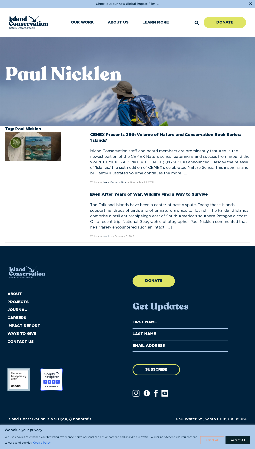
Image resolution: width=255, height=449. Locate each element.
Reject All (212, 440)
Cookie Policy (42, 443)
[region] (127, 437)
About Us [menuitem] (118, 22)
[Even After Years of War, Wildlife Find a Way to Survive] (33, 203)
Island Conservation (114, 182)
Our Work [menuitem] (82, 22)
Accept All (238, 440)
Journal (17, 310)
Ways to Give (21, 334)
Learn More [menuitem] (155, 22)
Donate (224, 22)
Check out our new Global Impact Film (125, 3)
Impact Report (23, 326)
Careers (16, 318)
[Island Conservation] (28, 22)
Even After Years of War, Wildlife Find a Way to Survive (149, 194)
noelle (106, 236)
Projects (18, 302)
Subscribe (156, 369)
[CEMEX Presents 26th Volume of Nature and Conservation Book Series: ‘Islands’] (33, 146)
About (14, 294)
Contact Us (20, 342)
